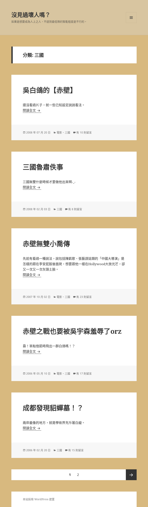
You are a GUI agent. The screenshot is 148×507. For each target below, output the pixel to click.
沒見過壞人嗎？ (30, 15)
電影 (59, 132)
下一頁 (131, 474)
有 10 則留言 (84, 132)
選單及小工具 (131, 17)
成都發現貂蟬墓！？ (53, 407)
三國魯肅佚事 (43, 167)
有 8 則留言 (75, 209)
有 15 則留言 (76, 450)
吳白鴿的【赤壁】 (50, 90)
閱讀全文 (32, 110)
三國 (67, 132)
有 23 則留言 (84, 297)
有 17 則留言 (84, 373)
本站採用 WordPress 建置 (39, 499)
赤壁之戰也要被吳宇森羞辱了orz (72, 331)
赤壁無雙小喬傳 (46, 243)
